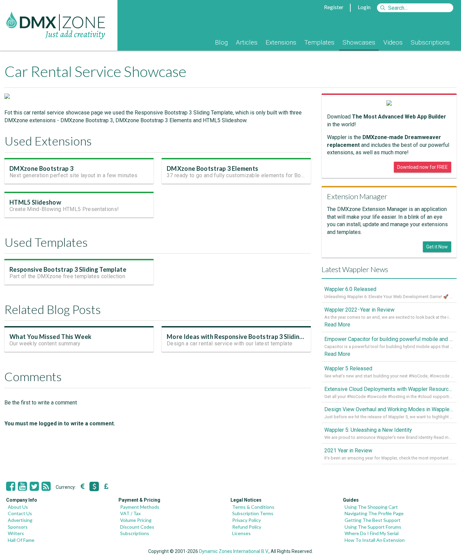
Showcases (359, 42)
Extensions (281, 42)
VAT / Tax (130, 513)
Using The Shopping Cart (371, 507)
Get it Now (437, 246)
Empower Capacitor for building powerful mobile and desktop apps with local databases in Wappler (389, 339)
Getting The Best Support (373, 520)
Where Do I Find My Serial (372, 533)
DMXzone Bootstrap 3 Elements (212, 168)
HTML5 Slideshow (35, 202)
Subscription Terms (252, 513)
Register (334, 7)
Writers (16, 533)
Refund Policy (246, 527)
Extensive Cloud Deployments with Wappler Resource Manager (389, 389)
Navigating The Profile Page (374, 513)
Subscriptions (430, 42)
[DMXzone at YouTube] (22, 486)
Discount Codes (137, 527)
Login (364, 7)
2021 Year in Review (348, 450)
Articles (246, 42)
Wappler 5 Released (348, 368)
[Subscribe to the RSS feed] (46, 486)
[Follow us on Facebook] (10, 486)
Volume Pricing (136, 520)
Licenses (241, 533)
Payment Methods (139, 507)
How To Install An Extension (375, 540)
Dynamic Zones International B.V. (234, 551)
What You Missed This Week (50, 336)
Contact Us (20, 513)
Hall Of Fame (21, 540)
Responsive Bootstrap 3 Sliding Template (67, 269)
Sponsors (18, 527)
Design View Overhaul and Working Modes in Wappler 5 (389, 409)
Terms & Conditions (253, 507)
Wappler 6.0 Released (350, 289)
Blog (221, 42)
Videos (393, 42)
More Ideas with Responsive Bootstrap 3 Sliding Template (249, 336)
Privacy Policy (246, 520)
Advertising (20, 520)
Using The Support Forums (373, 527)
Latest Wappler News (355, 269)
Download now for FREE (422, 167)
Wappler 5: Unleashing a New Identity (368, 430)
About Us (18, 507)
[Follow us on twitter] (34, 486)
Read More (337, 324)
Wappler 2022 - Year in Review (359, 310)
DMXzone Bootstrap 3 (41, 168)
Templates (319, 42)
